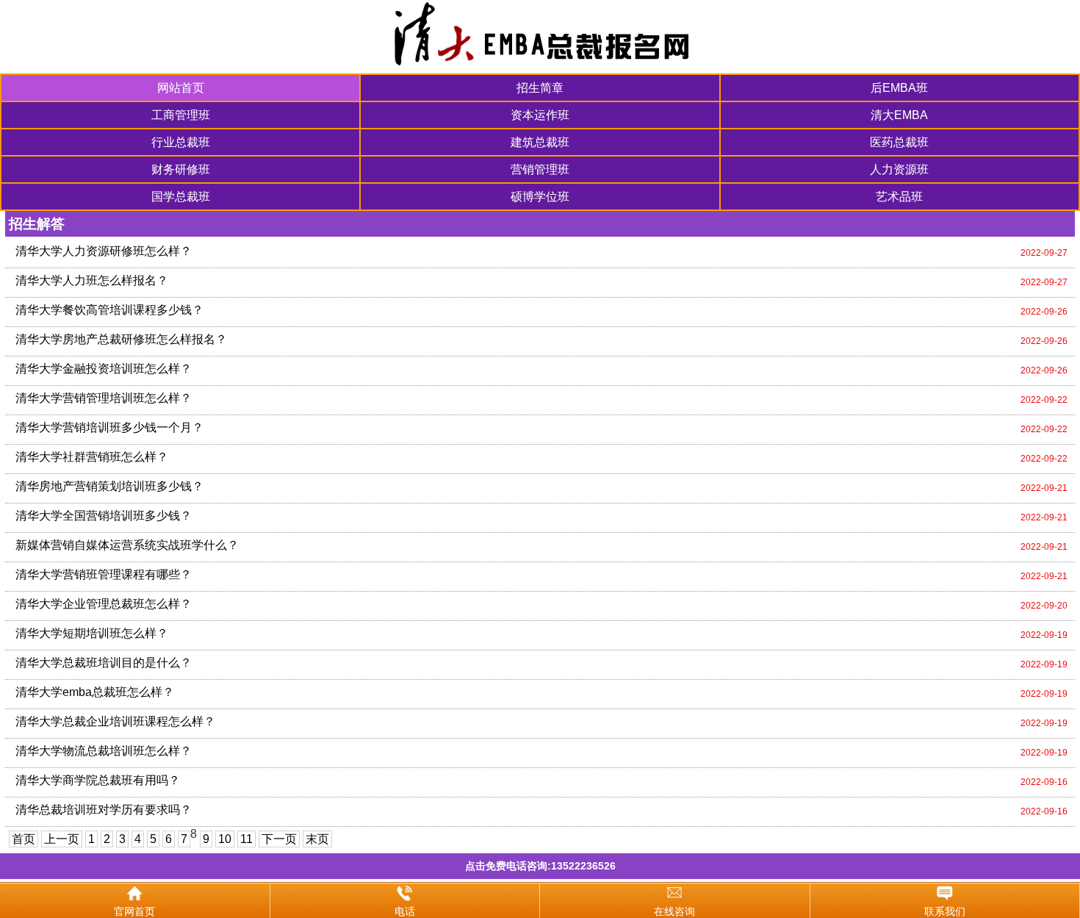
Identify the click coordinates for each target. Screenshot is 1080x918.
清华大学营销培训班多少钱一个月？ (109, 427)
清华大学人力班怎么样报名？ (91, 280)
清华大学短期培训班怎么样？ (91, 633)
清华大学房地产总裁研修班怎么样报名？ (121, 339)
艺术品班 (899, 196)
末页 (317, 839)
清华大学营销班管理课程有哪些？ (103, 574)
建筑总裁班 (540, 142)
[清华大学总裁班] (540, 36)
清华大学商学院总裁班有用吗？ (97, 780)
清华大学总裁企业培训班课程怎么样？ (115, 721)
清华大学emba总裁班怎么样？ (94, 692)
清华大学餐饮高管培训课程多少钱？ (109, 310)
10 (224, 839)
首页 (23, 839)
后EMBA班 (899, 88)
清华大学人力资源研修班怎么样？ (103, 251)
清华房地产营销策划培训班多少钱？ (109, 486)
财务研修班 (180, 169)
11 (246, 839)
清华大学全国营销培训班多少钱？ (103, 515)
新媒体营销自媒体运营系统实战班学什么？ (127, 545)
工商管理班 (180, 115)
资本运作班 (540, 115)
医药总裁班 (899, 142)
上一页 (61, 839)
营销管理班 (540, 169)
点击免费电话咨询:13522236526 (540, 866)
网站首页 (180, 88)
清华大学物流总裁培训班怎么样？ (103, 751)
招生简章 (540, 88)
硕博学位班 (540, 196)
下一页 (279, 839)
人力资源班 (899, 169)
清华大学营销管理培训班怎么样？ (103, 398)
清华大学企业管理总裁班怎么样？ (103, 604)
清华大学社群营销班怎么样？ (91, 457)
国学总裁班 (180, 196)
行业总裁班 (180, 142)
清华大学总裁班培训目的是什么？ (103, 662)
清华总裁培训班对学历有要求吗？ (103, 809)
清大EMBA (899, 115)
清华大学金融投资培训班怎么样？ (103, 368)
